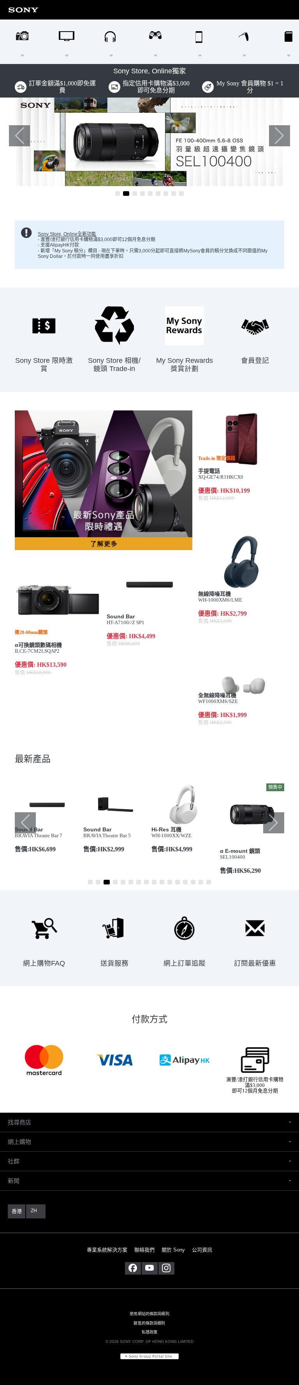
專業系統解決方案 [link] (107, 1250)
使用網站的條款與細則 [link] (149, 1314)
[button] (279, 135)
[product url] (149, 142)
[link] (23, 9)
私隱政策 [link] (150, 1332)
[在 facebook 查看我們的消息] (133, 1268)
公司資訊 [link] (202, 1250)
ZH (34, 1210)
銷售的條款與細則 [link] (149, 1323)
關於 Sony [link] (173, 1250)
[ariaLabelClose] (291, 10)
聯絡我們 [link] (144, 1250)
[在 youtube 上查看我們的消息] (150, 1268)
